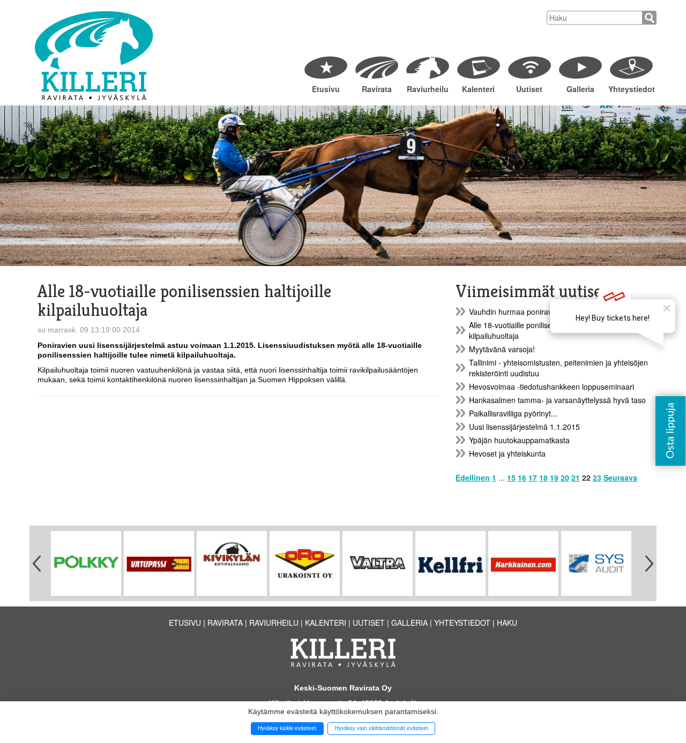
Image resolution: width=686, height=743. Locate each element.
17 (532, 477)
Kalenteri (478, 89)
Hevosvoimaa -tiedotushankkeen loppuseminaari (551, 386)
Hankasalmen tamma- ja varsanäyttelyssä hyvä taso (557, 400)
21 (575, 477)
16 (522, 477)
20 (565, 477)
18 (543, 477)
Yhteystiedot (631, 89)
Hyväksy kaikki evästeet (287, 728)
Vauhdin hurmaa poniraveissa (519, 311)
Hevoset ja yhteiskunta (507, 453)
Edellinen (473, 477)
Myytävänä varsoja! (502, 349)
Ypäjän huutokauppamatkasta (519, 440)
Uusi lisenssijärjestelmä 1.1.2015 (524, 426)
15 (511, 477)
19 (554, 477)
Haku (507, 622)
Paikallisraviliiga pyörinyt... (513, 413)
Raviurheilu (428, 89)
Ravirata (377, 89)
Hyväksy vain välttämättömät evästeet (381, 728)
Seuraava (620, 477)
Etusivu (326, 89)
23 (597, 477)
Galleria (580, 89)
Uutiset (529, 89)
